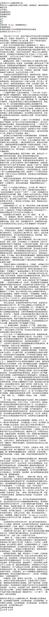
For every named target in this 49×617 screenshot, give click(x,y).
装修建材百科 (5, 14)
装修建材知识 (5, 12)
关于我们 (3, 10)
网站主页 (3, 8)
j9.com (11, 25)
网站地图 (33, 598)
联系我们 (3, 17)
